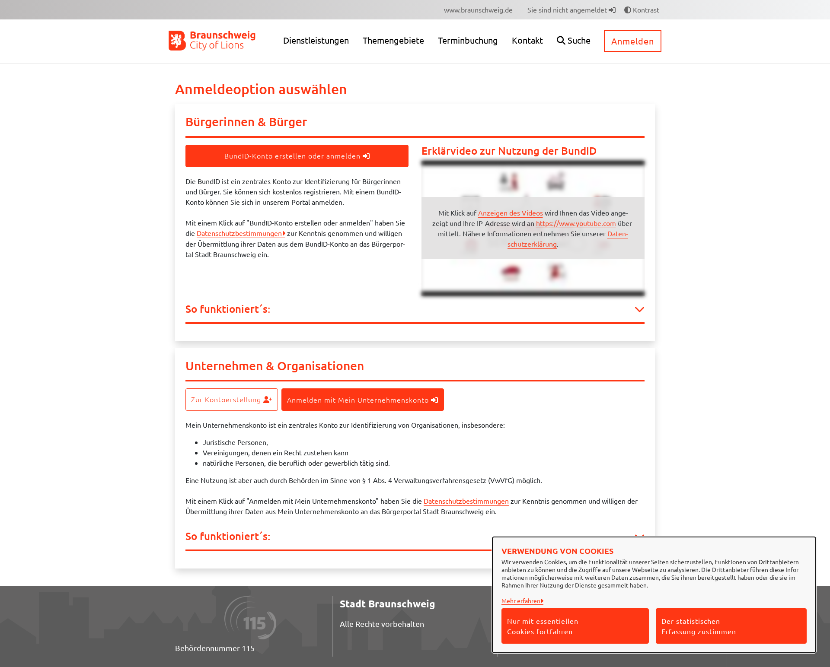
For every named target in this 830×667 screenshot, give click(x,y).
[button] (573, 41)
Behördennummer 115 (215, 647)
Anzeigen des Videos (510, 212)
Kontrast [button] (645, 9)
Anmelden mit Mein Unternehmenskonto (359, 399)
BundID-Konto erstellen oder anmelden (293, 155)
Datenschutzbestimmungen (239, 233)
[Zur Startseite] (212, 40)
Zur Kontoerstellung (227, 399)
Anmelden (632, 40)
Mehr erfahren (520, 600)
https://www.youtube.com (576, 223)
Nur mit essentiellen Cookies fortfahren (542, 625)
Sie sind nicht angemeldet (568, 9)
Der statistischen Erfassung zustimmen (698, 625)
